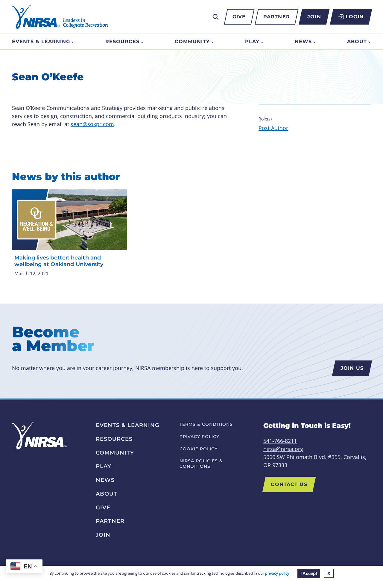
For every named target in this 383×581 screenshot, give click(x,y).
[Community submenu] (212, 41)
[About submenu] (369, 41)
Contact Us (289, 484)
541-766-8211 (280, 440)
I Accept (308, 573)
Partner (276, 16)
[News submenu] (314, 41)
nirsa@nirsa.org (283, 448)
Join (314, 16)
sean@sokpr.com (92, 124)
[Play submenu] (262, 41)
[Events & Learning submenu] (72, 41)
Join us (352, 368)
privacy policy (277, 573)
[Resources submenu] (142, 41)
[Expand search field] (215, 17)
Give (239, 16)
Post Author (273, 128)
